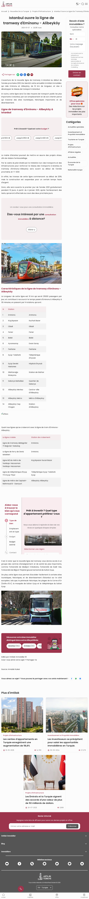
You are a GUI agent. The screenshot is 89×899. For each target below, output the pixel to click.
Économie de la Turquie (74, 163)
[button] (71, 39)
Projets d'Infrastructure (41, 11)
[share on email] (31, 74)
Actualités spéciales (76, 127)
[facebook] (19, 863)
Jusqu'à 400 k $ (41, 138)
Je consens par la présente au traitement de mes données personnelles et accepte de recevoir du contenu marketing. (77, 60)
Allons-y (31, 229)
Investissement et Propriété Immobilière (76, 133)
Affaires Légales (74, 152)
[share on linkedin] (25, 74)
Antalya (29, 646)
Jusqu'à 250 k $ (22, 138)
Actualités (72, 157)
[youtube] (7, 863)
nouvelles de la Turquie (19, 11)
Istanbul (14, 646)
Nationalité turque (75, 170)
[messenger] (69, 863)
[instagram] (44, 863)
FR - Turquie (43, 887)
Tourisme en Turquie (76, 139)
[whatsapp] (57, 863)
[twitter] (32, 863)
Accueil (4, 11)
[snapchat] (82, 863)
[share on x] (28, 74)
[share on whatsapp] (18, 74)
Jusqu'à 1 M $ (60, 138)
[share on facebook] (21, 74)
